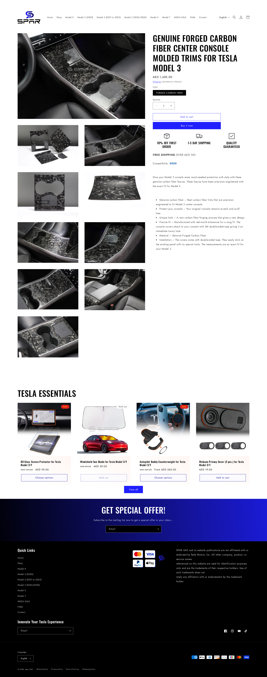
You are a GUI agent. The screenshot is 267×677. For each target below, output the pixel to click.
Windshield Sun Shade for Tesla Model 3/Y (103, 461)
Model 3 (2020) (25, 574)
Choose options (44, 477)
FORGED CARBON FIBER (169, 92)
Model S (22, 568)
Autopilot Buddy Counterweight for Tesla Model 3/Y (162, 463)
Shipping (157, 81)
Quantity (156, 99)
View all (133, 489)
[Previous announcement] (64, 3)
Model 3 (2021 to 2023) (30, 579)
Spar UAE (29, 669)
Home (20, 557)
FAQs (20, 606)
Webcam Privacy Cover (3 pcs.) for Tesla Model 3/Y (221, 463)
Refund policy (42, 669)
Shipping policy (88, 669)
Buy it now (187, 125)
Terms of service (72, 669)
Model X (22, 590)
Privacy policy (57, 669)
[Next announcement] (202, 3)
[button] (234, 17)
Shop (20, 563)
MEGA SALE (24, 601)
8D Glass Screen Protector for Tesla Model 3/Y (41, 463)
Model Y (22, 595)
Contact (21, 612)
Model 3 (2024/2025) (29, 585)
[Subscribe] (157, 529)
